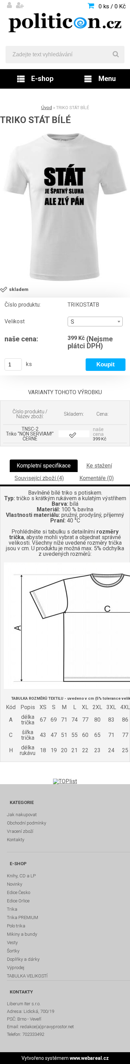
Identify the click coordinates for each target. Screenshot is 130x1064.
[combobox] (95, 321)
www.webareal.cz (89, 1058)
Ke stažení (99, 465)
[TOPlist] (65, 781)
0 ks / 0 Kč (112, 6)
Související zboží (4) (39, 478)
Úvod (46, 107)
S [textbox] (72, 321)
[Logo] (65, 23)
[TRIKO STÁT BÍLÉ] (65, 207)
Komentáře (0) (96, 478)
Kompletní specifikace (44, 465)
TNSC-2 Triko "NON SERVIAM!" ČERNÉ (30, 433)
